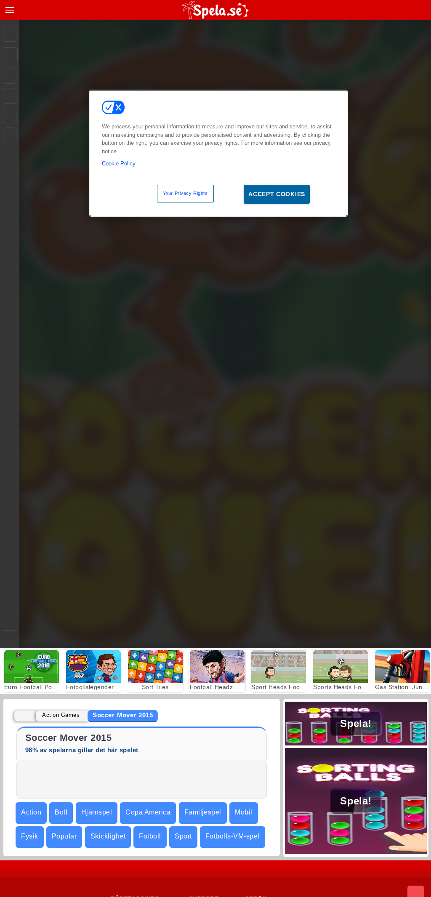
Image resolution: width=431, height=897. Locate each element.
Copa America (147, 812)
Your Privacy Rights (185, 193)
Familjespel (202, 812)
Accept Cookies (276, 194)
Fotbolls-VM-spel (232, 836)
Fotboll (150, 836)
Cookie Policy (119, 163)
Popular (64, 836)
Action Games (61, 715)
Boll (61, 812)
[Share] (10, 55)
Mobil (243, 812)
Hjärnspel (96, 812)
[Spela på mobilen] (9, 135)
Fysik (29, 836)
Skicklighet (107, 836)
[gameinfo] (9, 116)
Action (31, 812)
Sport (183, 836)
